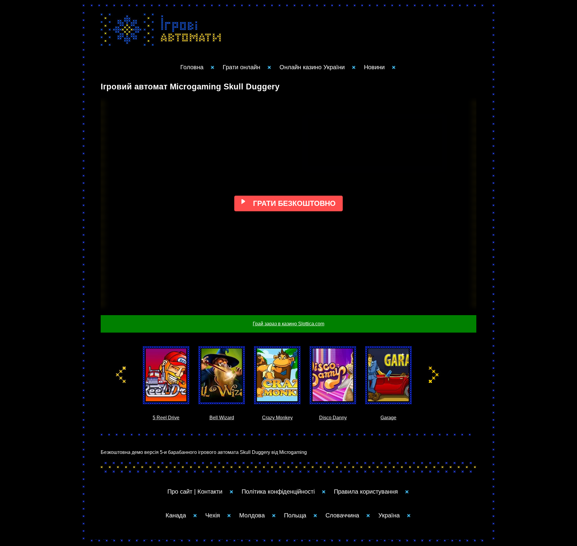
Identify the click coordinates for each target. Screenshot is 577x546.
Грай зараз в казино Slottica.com (288, 323)
